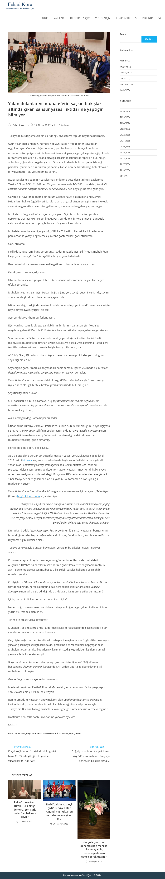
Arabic (123, 60)
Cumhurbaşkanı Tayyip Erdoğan (45, 733)
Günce (123, 78)
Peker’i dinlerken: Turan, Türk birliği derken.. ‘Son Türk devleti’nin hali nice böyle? (24, 810)
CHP (28, 733)
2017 (122, 164)
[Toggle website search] (159, 18)
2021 (122, 140)
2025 (122, 117)
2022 (122, 134)
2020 (122, 146)
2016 (122, 170)
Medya (65, 733)
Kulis (122, 90)
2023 (122, 128)
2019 (122, 152)
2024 (122, 123)
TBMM (78, 733)
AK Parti (21, 733)
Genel (123, 72)
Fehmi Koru (19, 125)
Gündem (63, 125)
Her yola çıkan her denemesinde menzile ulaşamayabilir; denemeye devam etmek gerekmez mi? (93, 850)
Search (123, 34)
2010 (122, 175)
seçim (71, 733)
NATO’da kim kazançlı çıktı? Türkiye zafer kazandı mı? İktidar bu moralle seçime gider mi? (59, 812)
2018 (122, 158)
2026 (122, 111)
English (123, 66)
